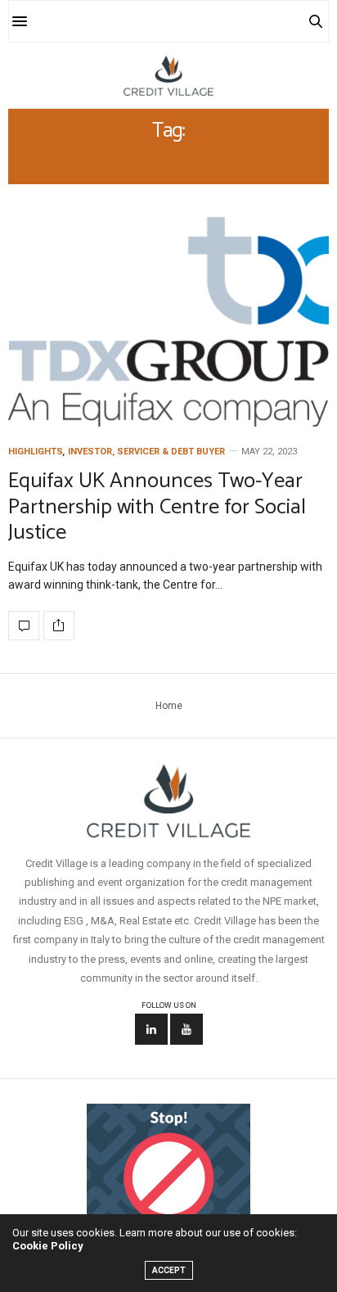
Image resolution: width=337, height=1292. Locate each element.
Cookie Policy (47, 1246)
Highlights (35, 451)
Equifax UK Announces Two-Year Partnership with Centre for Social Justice (157, 506)
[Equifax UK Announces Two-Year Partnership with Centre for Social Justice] (168, 322)
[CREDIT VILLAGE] (168, 75)
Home (168, 706)
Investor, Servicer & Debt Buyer (146, 451)
